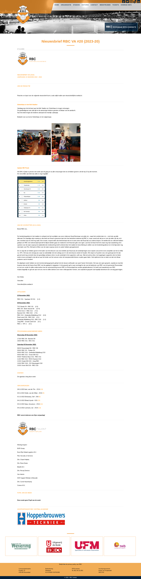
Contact (94, 5)
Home (57, 5)
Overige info (126, 5)
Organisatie (66, 5)
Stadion (76, 5)
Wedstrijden (105, 5)
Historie (85, 5)
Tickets (115, 5)
